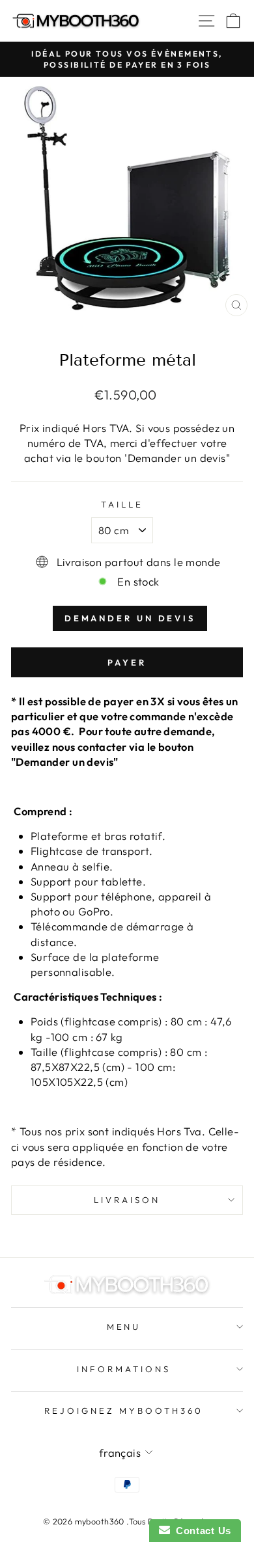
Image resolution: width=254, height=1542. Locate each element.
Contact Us (200, 1530)
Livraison (127, 1200)
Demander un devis (129, 618)
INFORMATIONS (124, 1369)
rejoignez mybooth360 (123, 1410)
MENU (124, 1326)
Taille (122, 504)
